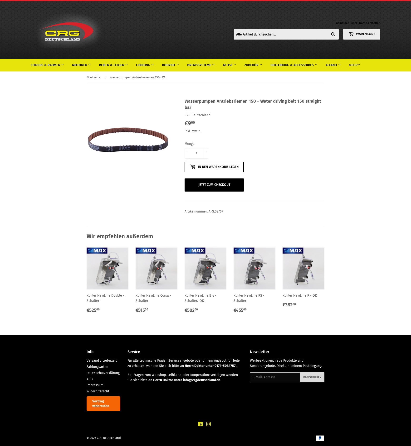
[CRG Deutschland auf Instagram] (208, 425)
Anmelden (342, 23)
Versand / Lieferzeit (102, 361)
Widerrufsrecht (98, 391)
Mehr (353, 65)
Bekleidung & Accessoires (292, 65)
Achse (228, 65)
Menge (190, 144)
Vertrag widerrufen (100, 403)
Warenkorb (365, 34)
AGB (90, 379)
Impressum (95, 385)
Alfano (332, 65)
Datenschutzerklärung (103, 373)
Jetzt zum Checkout (214, 185)
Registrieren (312, 377)
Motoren (80, 65)
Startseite (93, 77)
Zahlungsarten (97, 367)
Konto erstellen (369, 23)
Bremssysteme (199, 65)
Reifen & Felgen (112, 65)
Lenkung (143, 65)
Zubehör (251, 65)
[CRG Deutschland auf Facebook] (200, 425)
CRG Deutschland (109, 438)
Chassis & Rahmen (46, 65)
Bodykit (169, 65)
